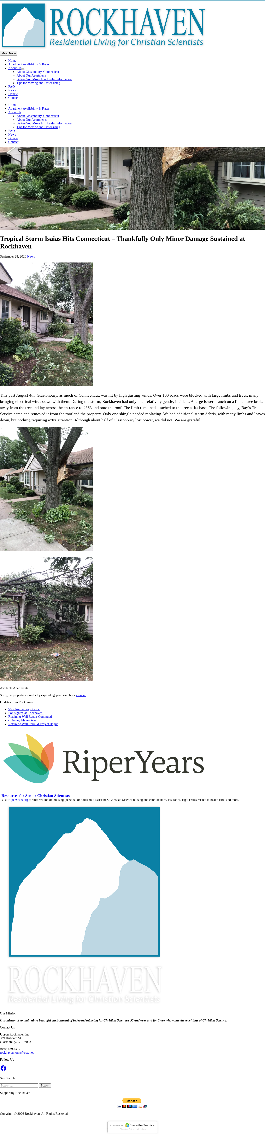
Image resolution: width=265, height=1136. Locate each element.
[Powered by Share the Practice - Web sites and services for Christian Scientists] (132, 1133)
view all (81, 695)
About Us (14, 68)
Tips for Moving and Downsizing (38, 83)
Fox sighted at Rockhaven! (25, 713)
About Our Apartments (32, 75)
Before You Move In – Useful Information (44, 79)
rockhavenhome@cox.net (17, 1052)
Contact (13, 97)
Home (12, 60)
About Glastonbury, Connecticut (38, 71)
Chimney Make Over (22, 720)
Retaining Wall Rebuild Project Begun (33, 724)
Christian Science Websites (133, 1129)
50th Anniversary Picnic (24, 709)
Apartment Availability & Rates (28, 64)
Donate (13, 94)
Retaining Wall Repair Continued (30, 716)
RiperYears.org (18, 799)
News (12, 90)
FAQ (11, 86)
